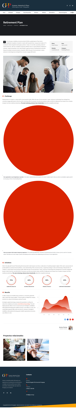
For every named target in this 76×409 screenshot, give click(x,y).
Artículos (36, 12)
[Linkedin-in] (73, 6)
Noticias (44, 12)
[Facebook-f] (67, 6)
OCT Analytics (14, 351)
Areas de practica (27, 12)
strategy (16, 25)
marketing (11, 353)
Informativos (52, 12)
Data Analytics (38, 351)
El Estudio (11, 12)
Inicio (4, 12)
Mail (27, 393)
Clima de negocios (63, 12)
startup (35, 353)
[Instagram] (70, 6)
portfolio (9, 25)
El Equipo (18, 12)
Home (4, 25)
